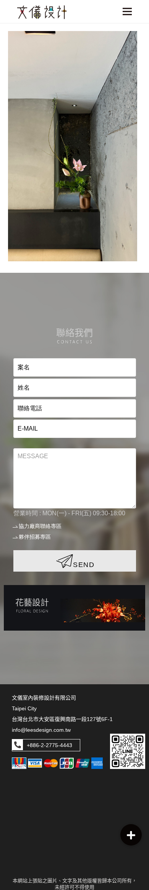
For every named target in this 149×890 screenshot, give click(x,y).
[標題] (42, 12)
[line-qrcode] (128, 751)
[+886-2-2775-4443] (17, 745)
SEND (84, 565)
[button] (131, 835)
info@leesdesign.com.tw (41, 730)
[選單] (127, 11)
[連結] (74, 608)
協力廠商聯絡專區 (40, 526)
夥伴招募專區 (35, 537)
